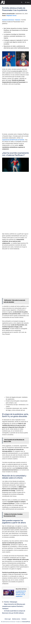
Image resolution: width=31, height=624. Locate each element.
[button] (22, 2)
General (17, 20)
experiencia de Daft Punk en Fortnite (13, 139)
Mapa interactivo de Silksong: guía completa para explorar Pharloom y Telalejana (13, 606)
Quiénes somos (16, 619)
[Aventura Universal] (3, 2)
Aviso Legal (8, 619)
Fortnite (6, 602)
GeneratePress (26, 621)
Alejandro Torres (11, 15)
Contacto (24, 619)
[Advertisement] (15, 102)
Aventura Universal (8, 20)
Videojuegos (13, 602)
